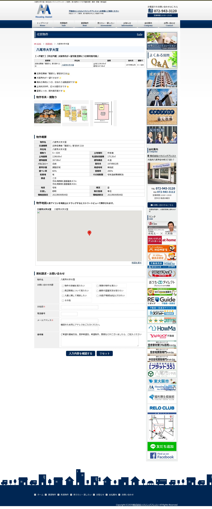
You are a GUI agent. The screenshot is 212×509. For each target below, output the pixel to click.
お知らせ (127, 24)
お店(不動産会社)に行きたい (112, 295)
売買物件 (63, 24)
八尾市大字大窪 (68, 65)
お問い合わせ (169, 24)
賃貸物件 (85, 24)
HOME (38, 43)
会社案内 (148, 24)
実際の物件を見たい (108, 285)
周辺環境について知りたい (76, 290)
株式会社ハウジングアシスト (163, 155)
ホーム (40, 494)
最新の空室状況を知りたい (111, 290)
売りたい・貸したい (105, 24)
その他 (67, 300)
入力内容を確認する (80, 353)
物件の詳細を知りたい (74, 285)
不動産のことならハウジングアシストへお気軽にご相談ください (94, 11)
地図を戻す (137, 262)
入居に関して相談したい (75, 295)
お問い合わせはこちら (163, 205)
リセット (105, 353)
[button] (89, 233)
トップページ (42, 24)
